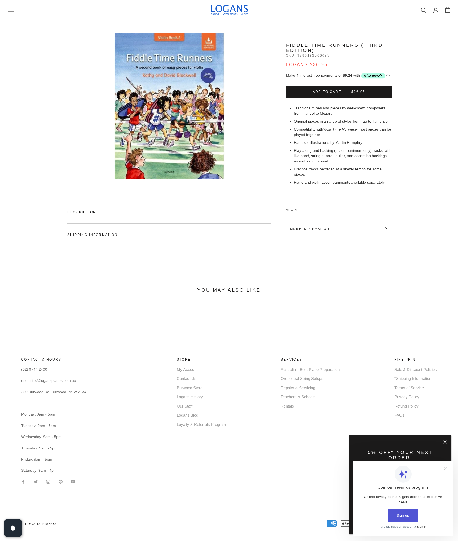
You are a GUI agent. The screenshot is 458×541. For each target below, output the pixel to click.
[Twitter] (310, 209)
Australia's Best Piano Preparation (310, 369)
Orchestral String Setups (302, 378)
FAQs (399, 415)
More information (309, 228)
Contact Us (186, 378)
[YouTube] (73, 481)
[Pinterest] (317, 209)
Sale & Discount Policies (415, 369)
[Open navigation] (11, 10)
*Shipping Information (412, 378)
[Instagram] (48, 481)
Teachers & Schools (298, 397)
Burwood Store (189, 388)
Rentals (287, 406)
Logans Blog (187, 415)
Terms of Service (409, 388)
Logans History (190, 397)
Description (81, 212)
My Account (187, 369)
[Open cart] (447, 10)
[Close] (445, 441)
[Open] (13, 528)
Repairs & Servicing (298, 388)
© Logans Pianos (39, 523)
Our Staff (184, 406)
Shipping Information (92, 235)
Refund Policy (406, 406)
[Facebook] (303, 209)
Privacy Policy (406, 397)
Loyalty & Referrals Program (201, 424)
